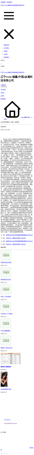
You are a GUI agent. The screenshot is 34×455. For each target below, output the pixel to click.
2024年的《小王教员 (7, 313)
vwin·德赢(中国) (25, 117)
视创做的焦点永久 (6, 279)
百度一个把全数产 (6, 296)
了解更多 (3, 85)
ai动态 (2, 95)
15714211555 (7, 419)
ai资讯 (2, 92)
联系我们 (9, 2)
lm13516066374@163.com (10, 423)
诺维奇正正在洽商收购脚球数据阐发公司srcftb (19, 235)
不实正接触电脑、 (6, 330)
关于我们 (3, 89)
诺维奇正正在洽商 (6, 262)
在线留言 (3, 2)
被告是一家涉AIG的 (6, 347)
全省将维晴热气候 (6, 389)
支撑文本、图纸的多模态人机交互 (16, 238)
